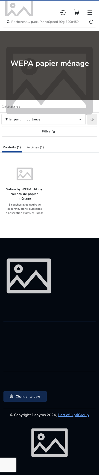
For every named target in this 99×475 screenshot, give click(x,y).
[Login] (63, 12)
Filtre (46, 131)
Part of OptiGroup (73, 415)
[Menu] (90, 12)
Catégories (11, 106)
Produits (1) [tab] (12, 147)
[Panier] (76, 12)
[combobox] (43, 119)
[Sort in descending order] (92, 119)
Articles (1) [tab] (35, 147)
